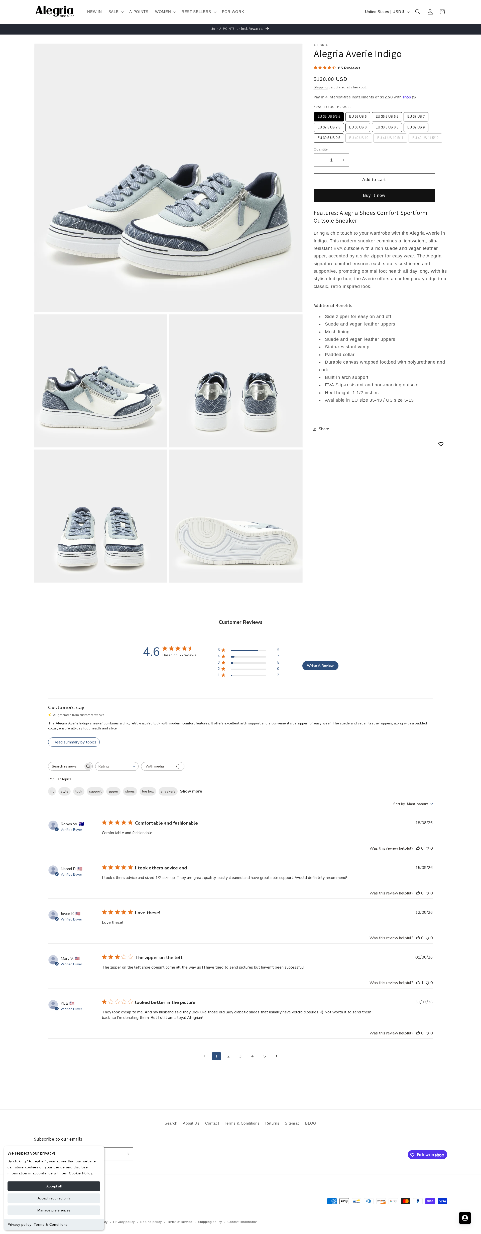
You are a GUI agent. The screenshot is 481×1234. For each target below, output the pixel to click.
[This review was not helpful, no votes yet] (427, 848)
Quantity (321, 149)
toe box (148, 791)
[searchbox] (65, 766)
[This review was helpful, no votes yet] (418, 848)
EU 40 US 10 (359, 136)
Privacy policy (19, 1224)
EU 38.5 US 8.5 (387, 126)
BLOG (310, 1123)
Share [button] (324, 429)
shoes (130, 791)
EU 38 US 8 (358, 126)
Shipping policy (210, 1222)
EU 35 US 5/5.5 (328, 115)
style (64, 791)
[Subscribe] (127, 1154)
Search (171, 1123)
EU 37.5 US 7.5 (328, 126)
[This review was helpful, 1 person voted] (418, 983)
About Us (191, 1123)
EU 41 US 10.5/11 (390, 136)
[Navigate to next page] (276, 1056)
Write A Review (320, 665)
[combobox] (117, 766)
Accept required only (54, 1198)
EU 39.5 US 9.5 (328, 136)
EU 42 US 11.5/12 (425, 136)
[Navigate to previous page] (204, 1056)
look (78, 791)
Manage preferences (53, 1210)
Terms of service (179, 1222)
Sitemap (292, 1123)
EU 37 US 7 (416, 115)
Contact (212, 1123)
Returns (272, 1123)
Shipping (321, 87)
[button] (115, 12)
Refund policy (151, 1222)
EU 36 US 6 (358, 115)
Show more (191, 791)
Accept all (54, 1186)
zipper (113, 791)
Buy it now (374, 195)
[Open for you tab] (465, 1218)
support (95, 791)
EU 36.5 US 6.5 (387, 115)
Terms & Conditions (51, 1224)
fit (52, 791)
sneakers (168, 791)
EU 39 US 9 (416, 126)
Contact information (242, 1222)
